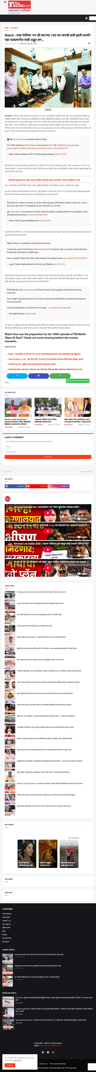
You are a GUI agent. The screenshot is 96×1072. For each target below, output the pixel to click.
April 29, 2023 (61, 154)
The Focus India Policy (58, 1064)
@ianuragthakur (13, 148)
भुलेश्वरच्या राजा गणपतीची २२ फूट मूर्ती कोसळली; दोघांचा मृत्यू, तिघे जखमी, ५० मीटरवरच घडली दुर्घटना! (46, 716)
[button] (5, 2)
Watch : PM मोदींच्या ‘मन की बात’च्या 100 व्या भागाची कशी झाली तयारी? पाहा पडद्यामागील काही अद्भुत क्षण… (44, 354)
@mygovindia (73, 145)
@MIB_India (26, 148)
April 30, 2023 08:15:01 (28, 44)
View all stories (73, 838)
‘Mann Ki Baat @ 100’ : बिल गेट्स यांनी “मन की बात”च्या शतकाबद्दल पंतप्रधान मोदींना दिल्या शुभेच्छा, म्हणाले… (46, 359)
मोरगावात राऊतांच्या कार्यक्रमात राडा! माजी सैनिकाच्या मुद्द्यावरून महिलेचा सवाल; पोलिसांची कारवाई (44, 738)
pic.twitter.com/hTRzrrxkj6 (60, 308)
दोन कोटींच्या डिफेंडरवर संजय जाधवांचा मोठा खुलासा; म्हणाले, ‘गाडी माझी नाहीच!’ (39, 615)
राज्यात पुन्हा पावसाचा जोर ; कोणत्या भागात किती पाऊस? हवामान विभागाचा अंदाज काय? (41, 592)
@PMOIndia (62, 145)
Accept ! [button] (10, 1065)
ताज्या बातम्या (6, 917)
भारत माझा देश (6, 924)
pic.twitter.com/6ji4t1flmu (37, 215)
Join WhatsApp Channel (79, 381)
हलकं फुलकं (5, 942)
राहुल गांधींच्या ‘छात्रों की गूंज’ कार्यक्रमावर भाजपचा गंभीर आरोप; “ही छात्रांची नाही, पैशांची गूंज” (43, 772)
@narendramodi (19, 139)
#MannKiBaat (31, 145)
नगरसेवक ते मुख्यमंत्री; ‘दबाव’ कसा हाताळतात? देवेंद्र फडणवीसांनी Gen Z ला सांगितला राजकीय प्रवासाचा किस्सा (49, 671)
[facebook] (43, 1052)
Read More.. (9, 427)
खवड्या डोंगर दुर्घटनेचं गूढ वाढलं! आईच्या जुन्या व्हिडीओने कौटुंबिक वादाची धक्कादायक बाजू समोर (44, 705)
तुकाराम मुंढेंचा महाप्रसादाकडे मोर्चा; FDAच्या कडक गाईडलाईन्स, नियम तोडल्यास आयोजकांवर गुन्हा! (45, 693)
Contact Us (43, 1064)
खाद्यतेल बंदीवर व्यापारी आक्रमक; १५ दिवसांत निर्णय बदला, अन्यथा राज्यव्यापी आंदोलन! (41, 637)
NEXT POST (8, 472)
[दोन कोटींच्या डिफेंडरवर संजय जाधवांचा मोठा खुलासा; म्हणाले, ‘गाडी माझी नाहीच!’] (7, 981)
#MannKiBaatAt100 (42, 249)
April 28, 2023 (44, 221)
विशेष (3, 931)
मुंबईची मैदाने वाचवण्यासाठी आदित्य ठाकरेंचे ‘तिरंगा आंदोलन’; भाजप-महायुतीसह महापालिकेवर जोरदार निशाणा (47, 648)
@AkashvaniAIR (37, 148)
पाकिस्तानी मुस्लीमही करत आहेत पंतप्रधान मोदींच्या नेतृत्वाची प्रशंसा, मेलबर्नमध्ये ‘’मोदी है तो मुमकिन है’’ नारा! (44, 180)
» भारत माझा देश (13, 28)
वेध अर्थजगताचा (6, 938)
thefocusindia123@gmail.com (50, 1046)
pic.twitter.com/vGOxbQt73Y (56, 148)
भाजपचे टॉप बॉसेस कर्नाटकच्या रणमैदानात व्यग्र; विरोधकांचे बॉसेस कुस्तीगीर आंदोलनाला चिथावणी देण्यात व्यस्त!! (45, 369)
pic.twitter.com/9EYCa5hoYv (75, 258)
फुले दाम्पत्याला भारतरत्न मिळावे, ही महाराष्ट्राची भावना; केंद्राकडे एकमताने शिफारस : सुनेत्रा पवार (44, 750)
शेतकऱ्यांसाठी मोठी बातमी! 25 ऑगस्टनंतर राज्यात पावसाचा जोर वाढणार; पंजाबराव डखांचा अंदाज (44, 806)
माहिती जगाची (6, 928)
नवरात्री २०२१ (6, 921)
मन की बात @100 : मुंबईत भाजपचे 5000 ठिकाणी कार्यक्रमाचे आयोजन (32, 364)
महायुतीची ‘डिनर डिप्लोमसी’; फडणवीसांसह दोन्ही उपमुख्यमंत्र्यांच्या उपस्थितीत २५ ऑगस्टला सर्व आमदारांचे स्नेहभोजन (50, 761)
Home (7, 28)
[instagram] (53, 1052)
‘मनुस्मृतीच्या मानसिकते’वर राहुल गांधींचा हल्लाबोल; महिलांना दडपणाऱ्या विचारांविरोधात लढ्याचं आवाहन (45, 727)
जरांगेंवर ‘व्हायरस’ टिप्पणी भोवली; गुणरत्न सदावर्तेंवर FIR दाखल (34, 626)
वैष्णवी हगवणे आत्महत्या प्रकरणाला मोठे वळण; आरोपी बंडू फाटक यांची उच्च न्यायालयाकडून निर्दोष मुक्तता (46, 795)
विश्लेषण (4, 935)
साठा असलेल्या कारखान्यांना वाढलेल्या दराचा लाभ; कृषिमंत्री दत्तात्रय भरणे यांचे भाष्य (40, 660)
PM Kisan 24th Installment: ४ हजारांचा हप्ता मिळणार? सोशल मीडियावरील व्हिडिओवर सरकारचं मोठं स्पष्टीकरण (18, 421)
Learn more (17, 1060)
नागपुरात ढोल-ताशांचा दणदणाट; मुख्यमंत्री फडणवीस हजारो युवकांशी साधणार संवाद (40, 603)
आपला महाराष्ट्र (6, 914)
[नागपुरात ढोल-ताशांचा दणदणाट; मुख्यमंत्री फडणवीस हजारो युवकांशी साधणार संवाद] (7, 970)
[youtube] (48, 1052)
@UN (55, 206)
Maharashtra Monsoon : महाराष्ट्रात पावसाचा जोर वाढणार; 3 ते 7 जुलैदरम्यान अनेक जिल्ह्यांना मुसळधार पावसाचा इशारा (51, 1020)
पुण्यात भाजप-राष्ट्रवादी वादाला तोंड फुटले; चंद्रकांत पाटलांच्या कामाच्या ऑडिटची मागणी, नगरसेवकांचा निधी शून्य (48, 682)
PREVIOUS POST (86, 472)
